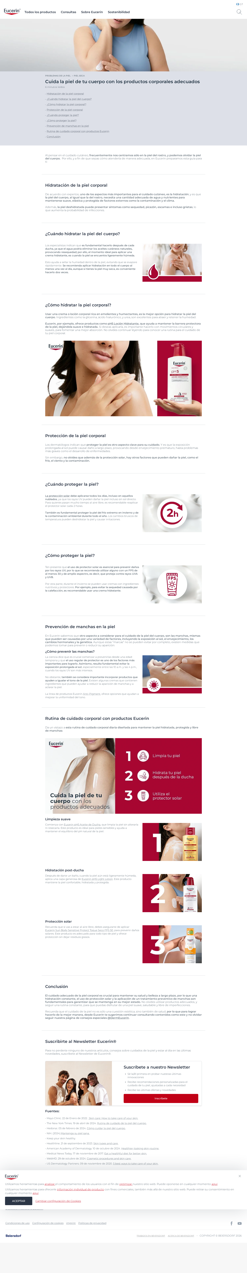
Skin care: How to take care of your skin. (113, 1118)
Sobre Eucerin (92, 12)
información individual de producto (80, 1189)
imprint (71, 1223)
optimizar (126, 1184)
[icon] (232, 1223)
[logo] (12, 12)
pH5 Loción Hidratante (123, 323)
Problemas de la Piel (58, 75)
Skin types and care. (105, 1143)
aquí (214, 1184)
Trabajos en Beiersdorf (151, 1236)
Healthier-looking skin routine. (140, 1148)
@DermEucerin (118, 1018)
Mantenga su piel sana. (75, 1133)
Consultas (68, 12)
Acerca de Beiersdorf (181, 1236)
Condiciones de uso (17, 1223)
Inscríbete (161, 1098)
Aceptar (18, 1201)
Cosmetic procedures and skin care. (109, 1158)
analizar (50, 1184)
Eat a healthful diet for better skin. (125, 1153)
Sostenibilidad (119, 12)
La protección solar (57, 495)
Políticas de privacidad (92, 1223)
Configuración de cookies (48, 1223)
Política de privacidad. (131, 1257)
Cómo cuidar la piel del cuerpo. (106, 1128)
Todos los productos (40, 12)
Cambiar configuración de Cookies (58, 1201)
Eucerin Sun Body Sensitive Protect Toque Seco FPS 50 (79, 930)
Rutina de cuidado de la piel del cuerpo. (122, 1123)
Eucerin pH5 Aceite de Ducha (82, 824)
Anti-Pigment (91, 693)
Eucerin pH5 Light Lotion (97, 879)
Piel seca (79, 75)
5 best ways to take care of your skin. (135, 1163)
